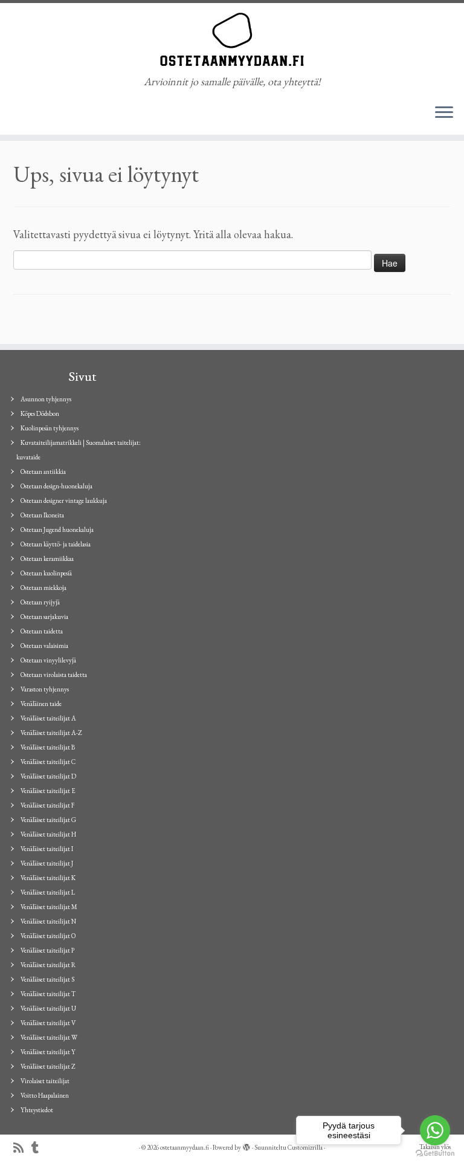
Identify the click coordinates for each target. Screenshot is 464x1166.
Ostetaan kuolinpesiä (46, 573)
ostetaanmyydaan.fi (184, 1147)
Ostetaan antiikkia (43, 471)
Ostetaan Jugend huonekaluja (57, 529)
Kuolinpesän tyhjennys (50, 428)
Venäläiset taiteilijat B (48, 747)
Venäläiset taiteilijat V (48, 1023)
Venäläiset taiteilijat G (48, 819)
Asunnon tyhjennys (46, 399)
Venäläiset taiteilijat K (48, 877)
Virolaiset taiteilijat (45, 1081)
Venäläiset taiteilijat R (48, 964)
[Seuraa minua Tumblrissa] (39, 1148)
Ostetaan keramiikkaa (47, 558)
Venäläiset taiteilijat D (48, 776)
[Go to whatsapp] (435, 1130)
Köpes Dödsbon (40, 413)
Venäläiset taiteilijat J (47, 863)
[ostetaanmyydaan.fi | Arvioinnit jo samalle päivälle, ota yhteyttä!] (232, 39)
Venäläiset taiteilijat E (48, 790)
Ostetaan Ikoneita (42, 515)
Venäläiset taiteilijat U (48, 1008)
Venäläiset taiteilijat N (48, 921)
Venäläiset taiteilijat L (48, 892)
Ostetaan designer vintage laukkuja (64, 500)
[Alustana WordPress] (246, 1145)
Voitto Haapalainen (45, 1095)
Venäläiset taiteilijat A (48, 718)
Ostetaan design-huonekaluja (56, 486)
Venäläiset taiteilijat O (48, 935)
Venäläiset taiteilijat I (47, 848)
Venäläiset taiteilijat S (47, 979)
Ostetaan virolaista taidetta (54, 674)
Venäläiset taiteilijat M (49, 906)
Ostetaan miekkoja (43, 587)
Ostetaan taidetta (42, 631)
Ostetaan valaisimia (44, 645)
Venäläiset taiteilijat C (48, 761)
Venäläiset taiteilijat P (47, 950)
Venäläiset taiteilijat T (48, 993)
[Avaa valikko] (444, 113)
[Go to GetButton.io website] (435, 1154)
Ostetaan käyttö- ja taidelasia (56, 544)
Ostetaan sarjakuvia (44, 616)
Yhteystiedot (37, 1110)
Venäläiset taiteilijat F (47, 805)
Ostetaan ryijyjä (40, 602)
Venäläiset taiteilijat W (49, 1037)
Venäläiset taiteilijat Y (48, 1052)
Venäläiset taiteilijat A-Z (51, 732)
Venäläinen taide (41, 703)
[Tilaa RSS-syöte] (22, 1148)
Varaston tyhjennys (45, 689)
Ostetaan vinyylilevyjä (48, 660)
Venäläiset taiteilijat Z (48, 1066)
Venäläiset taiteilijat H (48, 834)
